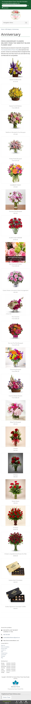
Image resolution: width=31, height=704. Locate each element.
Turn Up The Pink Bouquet (15, 343)
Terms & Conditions (5, 646)
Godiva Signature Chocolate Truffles (15, 606)
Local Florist (3, 654)
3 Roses (15, 448)
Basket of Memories (15, 79)
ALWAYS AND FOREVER (15, 238)
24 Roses (15, 527)
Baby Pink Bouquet (15, 422)
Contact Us (3, 650)
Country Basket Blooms (15, 396)
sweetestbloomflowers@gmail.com (11, 3)
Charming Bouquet (15, 369)
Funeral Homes (4, 653)
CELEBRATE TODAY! (15, 185)
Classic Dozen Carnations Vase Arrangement (15, 290)
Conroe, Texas (6, 697)
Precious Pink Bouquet (15, 211)
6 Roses (15, 475)
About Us (3, 645)
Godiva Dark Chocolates (15, 580)
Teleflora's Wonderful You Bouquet (15, 132)
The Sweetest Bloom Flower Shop (10, 49)
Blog (2, 657)
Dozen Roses (15, 501)
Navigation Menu (8, 22)
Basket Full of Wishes (15, 106)
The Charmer (15, 317)
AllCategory (8, 29)
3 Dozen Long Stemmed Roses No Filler (15, 554)
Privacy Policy (4, 648)
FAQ (2, 651)
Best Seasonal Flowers (15, 264)
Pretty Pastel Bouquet (15, 158)
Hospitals (3, 656)
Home (2, 29)
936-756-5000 (23, 1)
